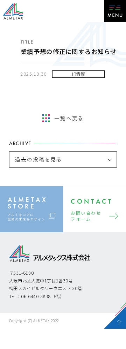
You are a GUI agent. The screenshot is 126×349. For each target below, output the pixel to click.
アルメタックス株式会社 (13, 11)
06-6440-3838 (36, 296)
